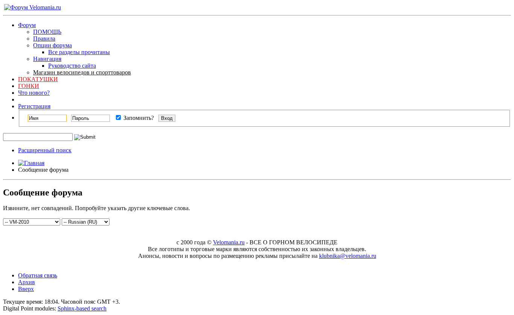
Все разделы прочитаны (79, 52)
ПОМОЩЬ (47, 32)
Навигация (47, 59)
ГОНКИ (28, 86)
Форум (27, 25)
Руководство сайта (72, 65)
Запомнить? (138, 118)
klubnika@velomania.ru (347, 256)
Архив (26, 282)
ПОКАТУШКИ (38, 79)
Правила (44, 38)
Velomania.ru (229, 242)
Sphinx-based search (82, 308)
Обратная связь (37, 275)
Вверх (26, 289)
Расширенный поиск (44, 150)
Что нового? (34, 92)
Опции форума (52, 45)
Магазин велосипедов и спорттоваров (82, 72)
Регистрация (34, 106)
